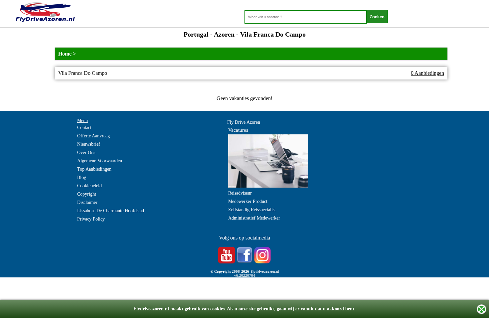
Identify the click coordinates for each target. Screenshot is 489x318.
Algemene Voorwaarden (99, 160)
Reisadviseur (240, 193)
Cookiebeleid (89, 185)
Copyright (86, 194)
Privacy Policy (91, 219)
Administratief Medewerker (254, 218)
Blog (81, 177)
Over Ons (86, 152)
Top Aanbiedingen (94, 169)
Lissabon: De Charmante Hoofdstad (110, 210)
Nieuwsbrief (88, 144)
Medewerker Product (247, 201)
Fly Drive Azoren (243, 122)
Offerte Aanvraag (93, 135)
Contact (84, 127)
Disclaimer (87, 202)
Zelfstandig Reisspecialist (252, 209)
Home (65, 54)
